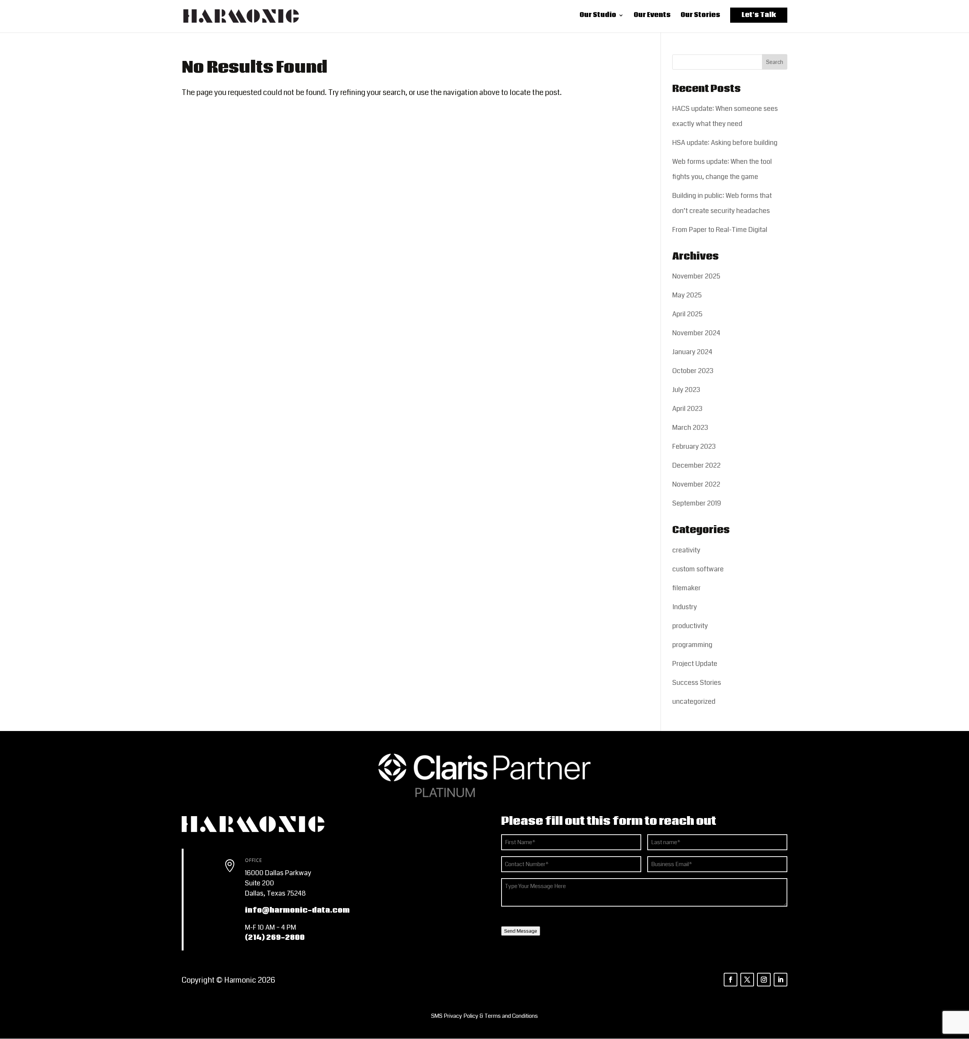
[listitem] (484, 1015)
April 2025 (687, 314)
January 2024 (692, 352)
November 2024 (696, 333)
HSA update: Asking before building (724, 143)
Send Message (520, 931)
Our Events (652, 17)
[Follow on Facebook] (730, 979)
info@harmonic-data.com (297, 910)
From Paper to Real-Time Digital (719, 230)
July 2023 (686, 390)
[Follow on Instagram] (764, 979)
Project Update (694, 664)
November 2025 (696, 276)
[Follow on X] (747, 979)
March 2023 (690, 427)
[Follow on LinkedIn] (780, 979)
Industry (684, 607)
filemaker (686, 588)
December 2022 (696, 465)
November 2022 (696, 484)
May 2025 (687, 295)
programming (692, 645)
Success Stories (696, 682)
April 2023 (687, 409)
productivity (690, 626)
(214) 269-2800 (275, 938)
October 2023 (693, 371)
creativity (686, 550)
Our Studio (598, 17)
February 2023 (694, 446)
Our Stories (700, 17)
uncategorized (693, 701)
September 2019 (696, 503)
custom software (698, 569)
